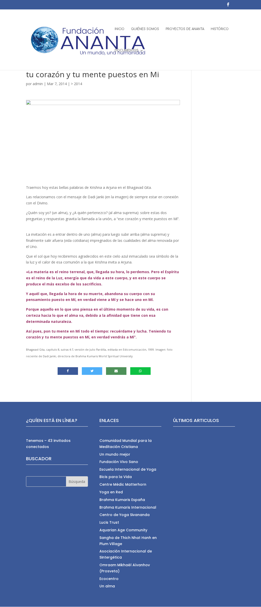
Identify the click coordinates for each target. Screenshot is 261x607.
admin (38, 83)
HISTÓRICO (220, 29)
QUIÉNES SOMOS (145, 29)
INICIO (119, 29)
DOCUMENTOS (126, 50)
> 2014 (76, 83)
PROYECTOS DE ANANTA (185, 29)
